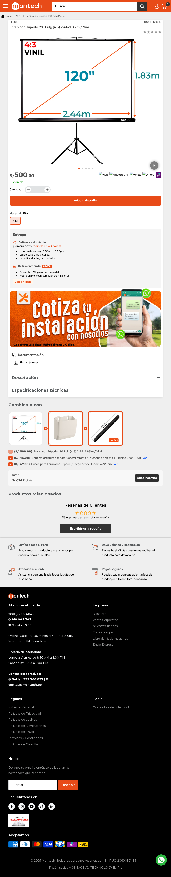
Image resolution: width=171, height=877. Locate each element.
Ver (144, 458)
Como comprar (104, 632)
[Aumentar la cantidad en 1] (47, 189)
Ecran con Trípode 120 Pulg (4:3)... (45, 16)
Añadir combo (147, 478)
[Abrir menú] (5, 6)
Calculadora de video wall (111, 707)
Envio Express (103, 644)
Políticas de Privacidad (24, 713)
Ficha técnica (29, 362)
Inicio (8, 16)
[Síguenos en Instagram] (21, 806)
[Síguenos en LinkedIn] (51, 806)
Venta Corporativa (106, 620)
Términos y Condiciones (25, 738)
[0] (164, 6)
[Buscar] (142, 6)
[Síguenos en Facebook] (11, 806)
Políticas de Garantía (23, 744)
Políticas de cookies (22, 719)
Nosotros (99, 614)
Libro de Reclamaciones (110, 638)
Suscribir (68, 785)
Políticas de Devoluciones (27, 726)
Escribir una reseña (85, 528)
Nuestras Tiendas (105, 626)
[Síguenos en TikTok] (41, 806)
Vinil (18, 16)
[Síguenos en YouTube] (31, 806)
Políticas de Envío (21, 732)
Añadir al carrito (85, 200)
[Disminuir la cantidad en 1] (28, 189)
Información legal (21, 707)
